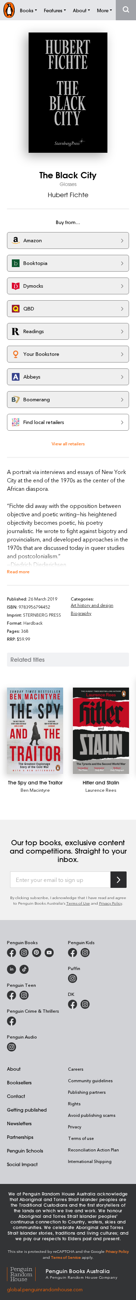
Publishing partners (87, 1092)
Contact (16, 1096)
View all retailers (68, 443)
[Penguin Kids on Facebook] (72, 952)
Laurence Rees (100, 790)
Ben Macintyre (35, 790)
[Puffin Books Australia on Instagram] (72, 978)
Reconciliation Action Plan (93, 1150)
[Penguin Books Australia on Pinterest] (36, 952)
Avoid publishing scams (91, 1115)
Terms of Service (66, 1257)
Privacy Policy (110, 903)
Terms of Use (78, 903)
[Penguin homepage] (9, 10)
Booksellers (19, 1082)
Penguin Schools (25, 1151)
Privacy (74, 1126)
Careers (75, 1069)
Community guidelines (90, 1080)
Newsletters (19, 1123)
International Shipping (90, 1161)
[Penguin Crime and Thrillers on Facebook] (11, 1021)
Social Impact (22, 1164)
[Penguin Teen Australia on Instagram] (24, 995)
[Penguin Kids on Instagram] (85, 952)
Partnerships (20, 1137)
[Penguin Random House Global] (26, 1273)
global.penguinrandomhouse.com (45, 1289)
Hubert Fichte (68, 195)
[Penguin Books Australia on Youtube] (49, 952)
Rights (74, 1103)
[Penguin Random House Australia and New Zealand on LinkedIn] (11, 969)
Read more (18, 571)
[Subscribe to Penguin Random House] (119, 879)
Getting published (27, 1110)
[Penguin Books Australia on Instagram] (24, 952)
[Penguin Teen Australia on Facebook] (11, 995)
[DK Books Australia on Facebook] (72, 1004)
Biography (81, 613)
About (14, 1069)
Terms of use (81, 1138)
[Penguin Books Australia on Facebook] (11, 952)
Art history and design (92, 605)
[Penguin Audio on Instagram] (11, 1046)
